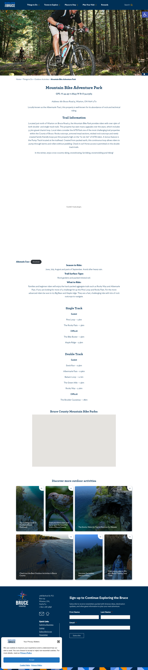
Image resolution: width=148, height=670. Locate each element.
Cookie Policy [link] (25, 665)
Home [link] (18, 79)
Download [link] (36, 262)
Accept (31, 660)
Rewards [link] (104, 5)
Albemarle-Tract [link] (22, 262)
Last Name (106, 612)
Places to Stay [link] (70, 5)
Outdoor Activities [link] (41, 79)
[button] (58, 641)
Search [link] (127, 5)
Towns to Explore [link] (51, 5)
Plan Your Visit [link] (88, 5)
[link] (145, 15)
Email (72, 622)
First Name (74, 612)
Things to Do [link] (32, 5)
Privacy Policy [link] (26, 653)
